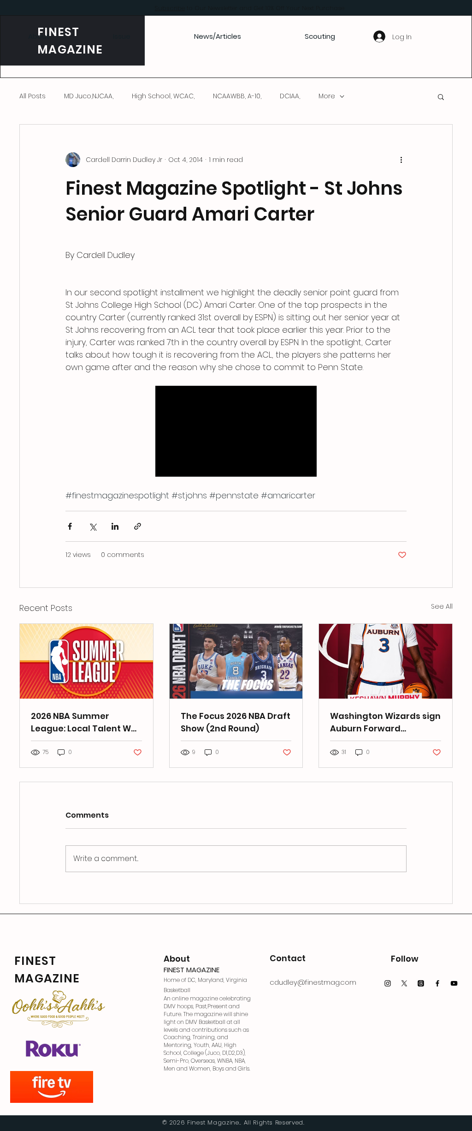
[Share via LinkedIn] (115, 526)
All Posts (32, 96)
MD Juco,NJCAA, (88, 96)
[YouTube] (454, 983)
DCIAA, (290, 96)
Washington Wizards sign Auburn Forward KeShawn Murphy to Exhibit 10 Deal (385, 722)
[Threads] (421, 983)
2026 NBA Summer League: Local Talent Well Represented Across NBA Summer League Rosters (86, 722)
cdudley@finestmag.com (313, 982)
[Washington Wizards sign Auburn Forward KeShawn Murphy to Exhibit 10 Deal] (385, 661)
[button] (441, 96)
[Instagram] (388, 983)
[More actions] (401, 159)
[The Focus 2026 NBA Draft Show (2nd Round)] (236, 661)
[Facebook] (437, 983)
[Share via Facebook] (69, 526)
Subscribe (169, 8)
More (327, 96)
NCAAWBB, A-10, (237, 96)
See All (442, 606)
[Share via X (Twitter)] (92, 526)
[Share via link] (137, 526)
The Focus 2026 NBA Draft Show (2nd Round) (235, 722)
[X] (404, 983)
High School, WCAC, (163, 96)
